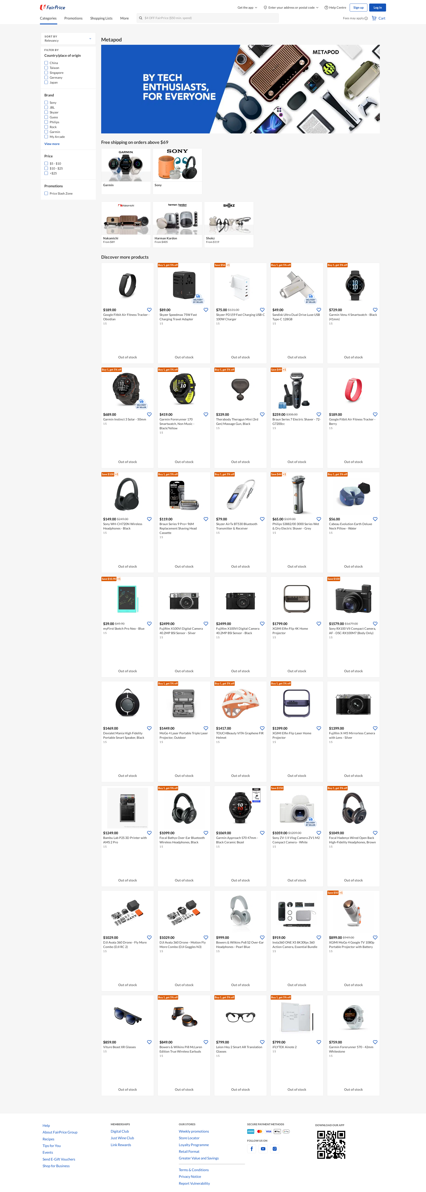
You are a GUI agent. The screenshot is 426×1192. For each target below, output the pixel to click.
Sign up (358, 7)
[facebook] (251, 1151)
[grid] (240, 171)
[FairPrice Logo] (52, 7)
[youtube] (263, 1151)
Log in (378, 7)
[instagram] (274, 1151)
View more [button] (51, 144)
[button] (366, 19)
